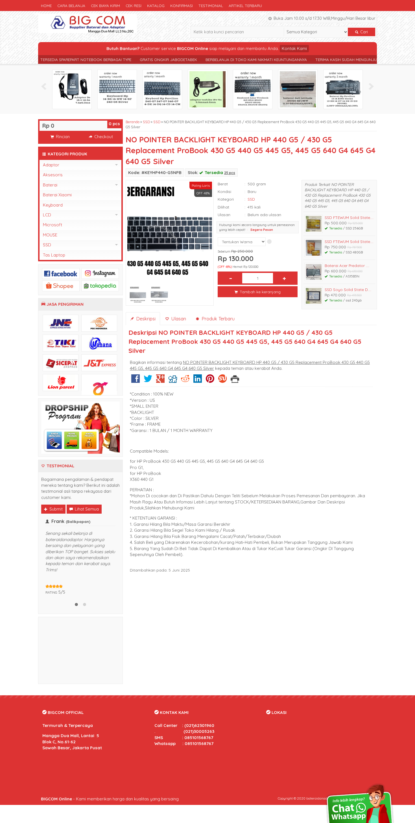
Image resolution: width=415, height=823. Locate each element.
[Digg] (172, 380)
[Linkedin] (197, 380)
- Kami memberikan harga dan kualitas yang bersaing (110, 817)
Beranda (132, 122)
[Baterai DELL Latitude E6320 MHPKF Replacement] (252, 89)
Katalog (156, 5)
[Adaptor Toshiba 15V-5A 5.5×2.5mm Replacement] (162, 89)
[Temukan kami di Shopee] (61, 285)
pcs (114, 123)
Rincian (62, 136)
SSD (146, 122)
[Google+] (160, 380)
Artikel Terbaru (245, 5)
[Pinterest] (210, 380)
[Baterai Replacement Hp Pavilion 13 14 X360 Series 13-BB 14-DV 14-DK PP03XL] (298, 89)
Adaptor (51, 165)
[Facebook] (135, 380)
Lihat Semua (86, 509)
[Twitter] (148, 380)
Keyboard (53, 205)
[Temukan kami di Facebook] (61, 273)
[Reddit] (185, 380)
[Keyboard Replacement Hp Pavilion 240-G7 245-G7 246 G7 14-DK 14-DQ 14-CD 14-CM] (117, 89)
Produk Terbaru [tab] (217, 319)
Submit (55, 509)
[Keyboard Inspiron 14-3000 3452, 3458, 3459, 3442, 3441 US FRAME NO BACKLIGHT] (343, 89)
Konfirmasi (181, 5)
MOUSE (50, 235)
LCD (47, 215)
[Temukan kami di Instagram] (100, 273)
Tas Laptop (54, 255)
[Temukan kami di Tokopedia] (100, 285)
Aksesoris (53, 174)
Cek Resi (133, 5)
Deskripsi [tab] (145, 319)
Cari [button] (363, 31)
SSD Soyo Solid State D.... (348, 289)
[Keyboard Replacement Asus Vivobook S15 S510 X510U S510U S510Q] (207, 89)
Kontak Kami (294, 48)
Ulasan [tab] (178, 319)
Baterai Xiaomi (57, 194)
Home (46, 5)
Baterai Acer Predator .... (347, 265)
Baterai (50, 185)
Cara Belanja (71, 5)
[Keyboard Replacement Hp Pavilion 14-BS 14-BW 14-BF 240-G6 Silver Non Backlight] (72, 89)
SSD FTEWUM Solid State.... (349, 217)
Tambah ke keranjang (260, 291)
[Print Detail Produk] (235, 380)
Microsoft (52, 224)
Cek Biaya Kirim (105, 5)
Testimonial (210, 5)
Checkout (103, 136)
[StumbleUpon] (222, 380)
